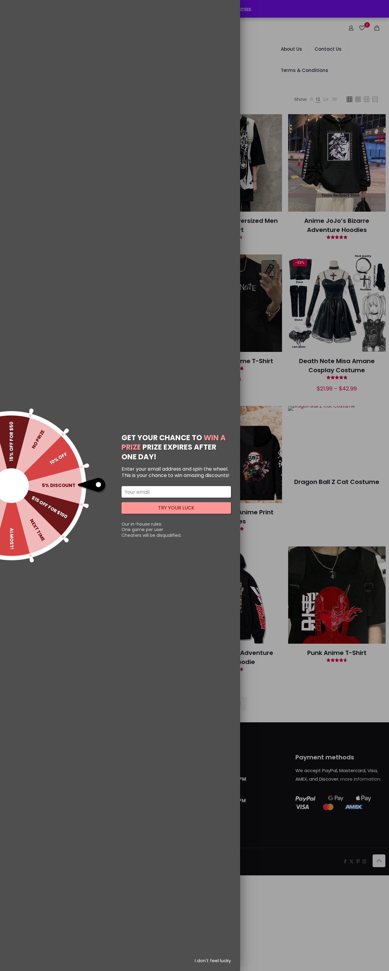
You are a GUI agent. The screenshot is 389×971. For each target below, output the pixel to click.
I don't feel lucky (213, 960)
